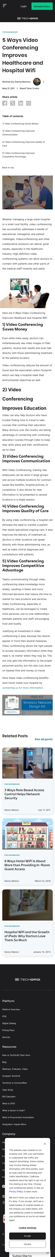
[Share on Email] (28, 104)
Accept (27, 1235)
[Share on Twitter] (12, 104)
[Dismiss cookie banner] (45, 1144)
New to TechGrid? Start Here (16, 1055)
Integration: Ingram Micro (14, 1124)
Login (24, 7)
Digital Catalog (9, 1023)
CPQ (4, 1016)
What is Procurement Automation (18, 1117)
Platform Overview (11, 1009)
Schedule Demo (42, 6)
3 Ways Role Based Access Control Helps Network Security (24, 794)
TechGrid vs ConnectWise (14, 1083)
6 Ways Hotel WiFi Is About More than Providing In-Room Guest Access (27, 865)
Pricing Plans (8, 1030)
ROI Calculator (9, 1097)
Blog (4, 1062)
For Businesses (10, 32)
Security (6, 1037)
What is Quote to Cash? (13, 1110)
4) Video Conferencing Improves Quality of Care (23, 144)
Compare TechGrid (11, 1076)
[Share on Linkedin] (20, 104)
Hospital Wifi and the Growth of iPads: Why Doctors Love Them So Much (27, 936)
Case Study (7, 1090)
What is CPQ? (8, 1104)
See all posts (44, 739)
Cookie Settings (27, 1227)
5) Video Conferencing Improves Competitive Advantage (18, 155)
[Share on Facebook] (4, 104)
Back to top (8, 167)
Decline (27, 1244)
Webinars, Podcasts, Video (15, 1069)
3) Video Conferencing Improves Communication (18, 133)
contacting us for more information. (23, 687)
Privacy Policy (16, 1191)
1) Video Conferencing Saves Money (20, 123)
